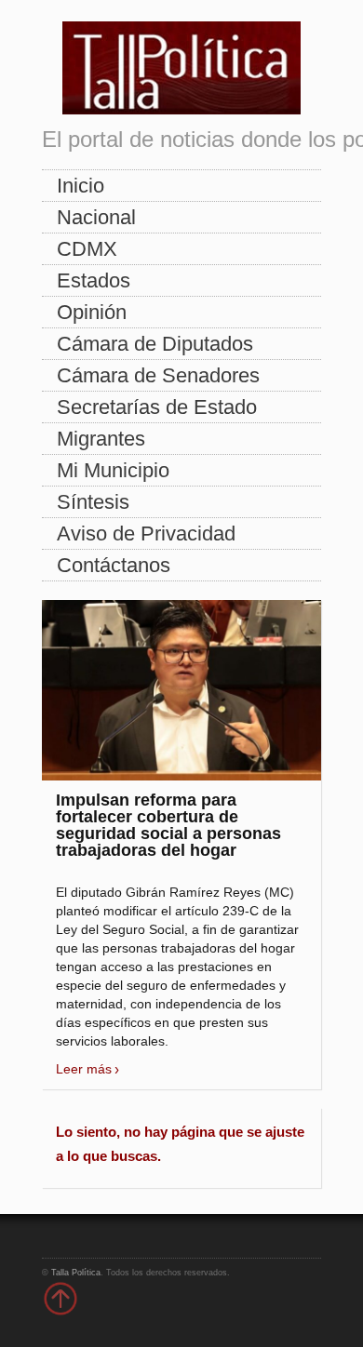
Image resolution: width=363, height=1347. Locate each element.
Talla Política (76, 1272)
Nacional (96, 217)
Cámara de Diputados (155, 343)
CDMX (87, 248)
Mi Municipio (113, 470)
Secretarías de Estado (157, 407)
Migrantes (101, 438)
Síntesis (93, 501)
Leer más (84, 1068)
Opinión (92, 312)
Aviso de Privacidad (146, 533)
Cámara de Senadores (158, 375)
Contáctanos (113, 565)
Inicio (80, 185)
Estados (93, 280)
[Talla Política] (181, 63)
